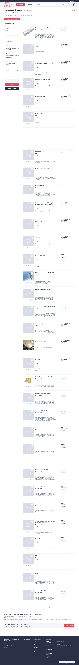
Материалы (8, 41)
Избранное (69, 5)
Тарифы (35, 1)
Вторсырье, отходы (10, 61)
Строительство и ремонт (49, 654)
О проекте (36, 642)
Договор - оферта (60, 641)
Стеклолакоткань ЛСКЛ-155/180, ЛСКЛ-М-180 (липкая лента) (45, 522)
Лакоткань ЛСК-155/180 (41, 410)
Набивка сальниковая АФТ (42, 27)
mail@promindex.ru (9, 645)
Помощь (58, 644)
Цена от (6, 73)
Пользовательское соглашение (63, 642)
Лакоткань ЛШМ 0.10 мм (41, 590)
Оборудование (49, 650)
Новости (35, 650)
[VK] (5, 647)
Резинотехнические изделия (12, 55)
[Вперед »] (51, 607)
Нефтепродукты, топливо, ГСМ (11, 46)
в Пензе (28, 10)
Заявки (24, 1)
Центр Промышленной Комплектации (9, 26)
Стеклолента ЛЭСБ (40, 255)
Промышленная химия (11, 59)
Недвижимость (49, 649)
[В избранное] (32, 28)
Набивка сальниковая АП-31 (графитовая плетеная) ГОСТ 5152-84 (44, 62)
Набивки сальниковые (8, 15)
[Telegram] (7, 647)
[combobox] (49, 4)
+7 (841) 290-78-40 (64, 45)
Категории (21, 4)
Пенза (6, 1)
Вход (35, 641)
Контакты (36, 644)
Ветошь (16, 15)
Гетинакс (37, 359)
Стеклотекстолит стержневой (43, 289)
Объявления (18, 1)
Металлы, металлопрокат (49, 647)
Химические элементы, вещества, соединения (12, 49)
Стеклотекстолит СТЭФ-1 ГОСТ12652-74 (45, 306)
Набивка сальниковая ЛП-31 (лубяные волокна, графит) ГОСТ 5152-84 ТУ (45, 203)
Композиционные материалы (25, 15)
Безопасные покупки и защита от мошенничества (64, 646)
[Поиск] (63, 4)
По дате (11, 80)
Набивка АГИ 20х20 (40, 185)
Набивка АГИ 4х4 (39, 113)
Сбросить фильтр (12, 88)
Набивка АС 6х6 (39, 151)
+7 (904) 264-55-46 (64, 28)
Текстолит (37, 237)
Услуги (47, 657)
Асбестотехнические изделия (10, 51)
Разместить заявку (69, 625)
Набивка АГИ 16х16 (40, 96)
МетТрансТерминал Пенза (10, 32)
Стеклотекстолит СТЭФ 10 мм (42, 428)
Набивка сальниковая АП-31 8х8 (43, 168)
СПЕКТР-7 (7, 28)
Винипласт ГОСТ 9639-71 (41, 341)
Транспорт (48, 656)
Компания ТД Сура (9, 33)
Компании (30, 1)
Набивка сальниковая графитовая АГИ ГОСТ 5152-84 (45, 220)
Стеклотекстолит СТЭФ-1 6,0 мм (43, 376)
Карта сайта (36, 647)
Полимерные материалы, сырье (11, 44)
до (12, 73)
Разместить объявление (11, 19)
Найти (12, 84)
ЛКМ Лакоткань (39, 504)
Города (35, 651)
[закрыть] (74, 661)
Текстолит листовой (40, 445)
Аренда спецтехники (48, 642)
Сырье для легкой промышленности (10, 58)
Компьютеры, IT (49, 643)
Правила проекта (37, 648)
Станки (47, 652)
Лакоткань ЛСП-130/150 (41, 487)
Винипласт (38, 538)
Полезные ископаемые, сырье (10, 64)
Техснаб (7, 30)
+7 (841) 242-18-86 (64, 63)
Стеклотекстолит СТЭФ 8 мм (42, 469)
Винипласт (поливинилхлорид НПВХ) (45, 272)
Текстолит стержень (40, 324)
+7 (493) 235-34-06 (64, 273)
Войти (74, 5)
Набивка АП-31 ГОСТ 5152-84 (42, 79)
